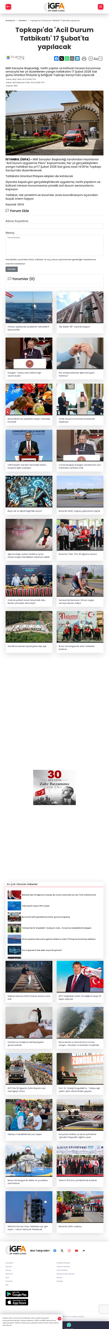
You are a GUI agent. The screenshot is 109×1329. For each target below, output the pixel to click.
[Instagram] (69, 1250)
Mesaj (10, 233)
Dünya (8, 1270)
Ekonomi (9, 1274)
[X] (62, 1250)
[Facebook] (55, 1250)
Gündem (9, 1263)
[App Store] (54, 1302)
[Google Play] (54, 1294)
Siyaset (9, 1266)
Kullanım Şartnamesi (66, 1274)
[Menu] (100, 7)
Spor (7, 1277)
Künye (59, 1277)
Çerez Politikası (63, 1266)
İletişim (60, 1281)
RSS (7, 1285)
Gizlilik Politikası (63, 1263)
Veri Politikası (62, 1270)
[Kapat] (59, 1318)
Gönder (11, 269)
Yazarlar (9, 1281)
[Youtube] (76, 1250)
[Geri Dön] (8, 7)
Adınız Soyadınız (17, 221)
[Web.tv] (84, 1250)
